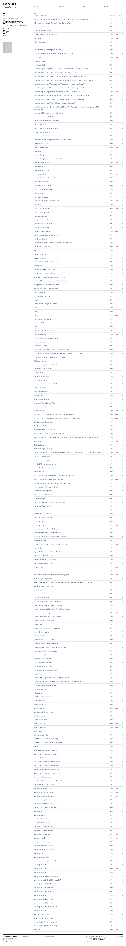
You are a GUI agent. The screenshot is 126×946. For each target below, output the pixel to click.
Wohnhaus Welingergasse (42, 823)
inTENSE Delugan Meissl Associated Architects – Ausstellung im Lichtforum (58, 353)
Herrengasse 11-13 (40, 334)
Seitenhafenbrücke (40, 540)
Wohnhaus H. (38, 811)
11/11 (111, 506)
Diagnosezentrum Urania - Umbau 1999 (46, 235)
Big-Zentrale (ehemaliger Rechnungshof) (47, 121)
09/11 (111, 76)
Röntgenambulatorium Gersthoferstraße (47, 533)
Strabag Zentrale (39, 567)
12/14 (111, 689)
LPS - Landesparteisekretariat (43, 422)
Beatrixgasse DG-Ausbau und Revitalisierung (48, 113)
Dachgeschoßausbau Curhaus (43, 220)
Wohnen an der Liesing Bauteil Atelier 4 (46, 807)
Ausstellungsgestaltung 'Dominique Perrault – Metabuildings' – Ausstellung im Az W (61, 95)
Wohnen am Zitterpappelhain (43, 804)
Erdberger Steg (38, 266)
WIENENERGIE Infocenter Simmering (46, 739)
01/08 (111, 674)
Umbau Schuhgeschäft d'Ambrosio (45, 639)
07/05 (111, 735)
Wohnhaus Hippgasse (41, 815)
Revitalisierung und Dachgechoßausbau (46, 529)
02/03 (111, 449)
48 (122, 449)
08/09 (111, 468)
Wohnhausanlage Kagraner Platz (44, 830)
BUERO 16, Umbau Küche (42, 132)
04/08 (111, 220)
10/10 (111, 80)
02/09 (111, 617)
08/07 (111, 193)
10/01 (111, 594)
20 (122, 208)
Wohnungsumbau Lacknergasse (44, 891)
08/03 (111, 716)
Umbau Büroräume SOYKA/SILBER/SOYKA (47, 617)
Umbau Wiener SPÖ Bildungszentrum (46, 651)
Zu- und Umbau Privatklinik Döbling (45, 926)
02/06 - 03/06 (113, 452)
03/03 (111, 140)
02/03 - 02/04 (113, 201)
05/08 (111, 269)
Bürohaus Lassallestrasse (42, 163)
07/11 (111, 159)
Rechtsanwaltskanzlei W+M (42, 514)
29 (122, 441)
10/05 (111, 42)
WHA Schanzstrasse (40, 727)
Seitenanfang (120, 936)
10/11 (111, 136)
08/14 (111, 773)
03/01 (111, 777)
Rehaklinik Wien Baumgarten (43, 517)
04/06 (111, 430)
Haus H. (36, 300)
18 (122, 107)
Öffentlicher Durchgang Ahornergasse (46, 468)
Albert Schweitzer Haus (41, 27)
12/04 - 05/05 (113, 334)
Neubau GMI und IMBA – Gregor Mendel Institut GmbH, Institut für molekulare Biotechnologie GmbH (67, 452)
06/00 (111, 50)
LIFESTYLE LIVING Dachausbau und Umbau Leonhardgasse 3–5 (54, 414)
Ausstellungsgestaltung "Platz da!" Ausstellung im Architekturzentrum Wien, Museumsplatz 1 (64, 80)
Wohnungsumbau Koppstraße (43, 888)
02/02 (111, 395)
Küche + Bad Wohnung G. (42, 391)
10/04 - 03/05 (113, 147)
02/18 (111, 456)
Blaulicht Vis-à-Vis (40, 124)
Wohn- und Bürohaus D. (41, 758)
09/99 (111, 239)
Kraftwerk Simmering (40, 388)
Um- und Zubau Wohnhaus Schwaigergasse (47, 601)
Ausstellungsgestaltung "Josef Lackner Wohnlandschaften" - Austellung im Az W (60, 76)
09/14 (111, 357)
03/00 (111, 853)
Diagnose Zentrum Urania (42, 231)
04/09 (111, 514)
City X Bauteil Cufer (40, 174)
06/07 (111, 197)
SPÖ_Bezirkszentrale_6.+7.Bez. (44, 563)
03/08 (111, 399)
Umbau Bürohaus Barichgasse (43, 613)
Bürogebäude (38, 151)
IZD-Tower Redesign (40, 361)
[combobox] (44, 6)
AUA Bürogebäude (39, 65)
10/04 (111, 651)
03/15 (111, 69)
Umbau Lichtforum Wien (41, 632)
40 (122, 185)
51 (122, 231)
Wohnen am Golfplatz (41, 800)
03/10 (111, 662)
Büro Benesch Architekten (42, 136)
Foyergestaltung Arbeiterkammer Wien (46, 285)
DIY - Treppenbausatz (40, 239)
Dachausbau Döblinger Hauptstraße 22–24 (47, 201)
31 (122, 50)
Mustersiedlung (39, 445)
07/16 (111, 124)
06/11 (111, 84)
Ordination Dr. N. (39, 472)
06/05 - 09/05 (113, 838)
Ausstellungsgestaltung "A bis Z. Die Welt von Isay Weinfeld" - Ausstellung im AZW (61, 69)
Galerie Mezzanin (39, 292)
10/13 (111, 598)
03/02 (111, 384)
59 (122, 796)
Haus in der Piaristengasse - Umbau (45, 304)
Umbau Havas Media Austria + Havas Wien (47, 628)
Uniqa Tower (38, 674)
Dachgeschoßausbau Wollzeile (43, 224)
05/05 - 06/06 (113, 479)
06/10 (111, 170)
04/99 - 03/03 (113, 246)
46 (122, 42)
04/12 (111, 601)
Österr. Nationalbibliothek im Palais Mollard (48, 479)
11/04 (111, 464)
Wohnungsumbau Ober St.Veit (43, 903)
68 (122, 34)
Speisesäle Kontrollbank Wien (43, 556)
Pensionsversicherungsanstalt (43, 491)
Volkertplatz (38, 693)
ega (35, 250)
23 (122, 174)
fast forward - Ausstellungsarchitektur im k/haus (49, 277)
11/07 (111, 559)
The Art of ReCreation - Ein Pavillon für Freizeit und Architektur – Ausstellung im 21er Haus (63, 582)
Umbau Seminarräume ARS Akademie (46, 643)
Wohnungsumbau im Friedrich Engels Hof (47, 880)
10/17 (111, 758)
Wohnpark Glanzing (40, 838)
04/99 (111, 277)
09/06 (111, 143)
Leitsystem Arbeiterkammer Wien (44, 403)
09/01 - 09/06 (113, 525)
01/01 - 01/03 (113, 544)
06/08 (111, 128)
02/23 (111, 361)
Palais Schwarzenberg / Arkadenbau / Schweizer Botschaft (52, 483)
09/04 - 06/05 (113, 231)
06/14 (111, 582)
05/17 (111, 647)
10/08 (111, 262)
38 (122, 72)
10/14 (111, 861)
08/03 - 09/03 (113, 834)
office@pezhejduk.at (7, 941)
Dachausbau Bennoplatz (41, 197)
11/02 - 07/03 (113, 38)
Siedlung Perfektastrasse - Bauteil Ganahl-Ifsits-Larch (51, 544)
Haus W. (36, 327)
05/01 (111, 304)
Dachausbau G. (38, 204)
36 (122, 178)
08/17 (111, 830)
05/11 (111, 372)
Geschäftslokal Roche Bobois (43, 296)
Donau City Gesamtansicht (42, 246)
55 (122, 357)
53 (122, 613)
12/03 (111, 266)
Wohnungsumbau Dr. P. (41, 868)
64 (122, 334)
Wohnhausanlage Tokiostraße (43, 834)
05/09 (111, 903)
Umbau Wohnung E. (40, 655)
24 (122, 246)
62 (122, 716)
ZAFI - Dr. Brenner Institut (42, 914)
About (5, 15)
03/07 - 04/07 (113, 418)
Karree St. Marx (39, 372)
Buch (4, 35)
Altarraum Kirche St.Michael (43, 31)
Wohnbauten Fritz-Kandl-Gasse (44, 785)
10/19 (111, 628)
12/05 (111, 103)
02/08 (111, 510)
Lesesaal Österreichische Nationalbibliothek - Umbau (51, 407)
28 (122, 31)
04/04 (111, 151)
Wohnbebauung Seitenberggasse (44, 796)
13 (122, 57)
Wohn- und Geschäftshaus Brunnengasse (47, 762)
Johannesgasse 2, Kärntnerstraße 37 (45, 365)
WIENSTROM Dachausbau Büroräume (46, 750)
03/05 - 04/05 (113, 727)
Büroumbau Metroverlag (41, 170)
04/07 (111, 99)
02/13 (111, 502)
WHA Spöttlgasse (39, 731)
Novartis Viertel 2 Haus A (42, 460)
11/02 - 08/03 (113, 567)
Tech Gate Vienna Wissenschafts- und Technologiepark (51, 575)
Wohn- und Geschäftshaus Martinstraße (46, 765)
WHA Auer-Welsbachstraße (42, 697)
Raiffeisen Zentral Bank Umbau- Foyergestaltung (49, 502)
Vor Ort (6, 32)
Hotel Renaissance (40, 342)
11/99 (111, 918)
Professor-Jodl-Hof (40, 498)
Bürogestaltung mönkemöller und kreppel (47, 159)
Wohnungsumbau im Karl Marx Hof (45, 884)
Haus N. (36, 311)
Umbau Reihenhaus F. (41, 636)
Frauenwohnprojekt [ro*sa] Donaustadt (46, 288)
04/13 (111, 72)
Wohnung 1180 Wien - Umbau (43, 846)
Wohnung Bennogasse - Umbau (44, 849)
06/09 (111, 632)
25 (122, 27)
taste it (36, 571)
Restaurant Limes (39, 521)
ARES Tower (37, 57)
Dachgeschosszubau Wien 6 (42, 227)
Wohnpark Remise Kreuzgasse (43, 842)
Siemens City (38, 548)
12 (122, 23)
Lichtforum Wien (39, 411)
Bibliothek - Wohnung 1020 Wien (44, 117)
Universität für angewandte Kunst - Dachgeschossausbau (52, 678)
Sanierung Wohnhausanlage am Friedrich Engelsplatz (51, 537)
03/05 (111, 189)
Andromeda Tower (39, 38)
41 (122, 147)
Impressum (25, 936)
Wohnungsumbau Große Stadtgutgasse (46, 876)
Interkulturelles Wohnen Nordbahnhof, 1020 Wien (50, 357)
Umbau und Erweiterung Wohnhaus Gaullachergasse (51, 647)
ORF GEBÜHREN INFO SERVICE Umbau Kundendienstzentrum (54, 475)
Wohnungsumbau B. (40, 865)
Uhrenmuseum (38, 594)
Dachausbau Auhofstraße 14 (43, 189)
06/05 (111, 327)
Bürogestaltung (39, 155)
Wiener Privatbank (40, 746)
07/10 (111, 769)
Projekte (6, 29)
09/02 (111, 685)
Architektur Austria (11, 19)
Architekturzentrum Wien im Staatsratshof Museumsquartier (53, 53)
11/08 (111, 254)
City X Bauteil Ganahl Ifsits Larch (44, 178)
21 (122, 277)
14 (122, 95)
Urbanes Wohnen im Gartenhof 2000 (45, 685)
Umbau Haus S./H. (39, 624)
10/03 (111, 23)
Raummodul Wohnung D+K (42, 506)
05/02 (111, 590)
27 (122, 88)
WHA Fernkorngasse (40, 708)
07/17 (111, 884)
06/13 (111, 815)
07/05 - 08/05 (113, 315)
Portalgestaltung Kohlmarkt (43, 494)
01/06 (111, 292)
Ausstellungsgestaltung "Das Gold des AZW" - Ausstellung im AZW (55, 72)
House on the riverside (41, 346)
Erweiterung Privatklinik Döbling (44, 273)
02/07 (111, 353)
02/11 (111, 288)
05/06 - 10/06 (113, 414)
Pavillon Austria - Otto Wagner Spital (46, 487)
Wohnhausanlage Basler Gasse (43, 826)
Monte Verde (38, 441)
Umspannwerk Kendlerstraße (43, 662)
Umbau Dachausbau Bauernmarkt (44, 620)
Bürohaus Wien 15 (39, 166)
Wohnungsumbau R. (40, 910)
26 (122, 235)
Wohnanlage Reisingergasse (43, 777)
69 (122, 517)
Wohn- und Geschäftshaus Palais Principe (47, 773)
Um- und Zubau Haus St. (41, 598)
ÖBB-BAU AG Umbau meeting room (45, 464)
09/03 (111, 350)
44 (122, 838)
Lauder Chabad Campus (41, 399)
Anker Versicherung (40, 42)
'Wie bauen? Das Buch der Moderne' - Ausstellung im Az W (52, 23)
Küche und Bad (38, 395)
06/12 (111, 426)
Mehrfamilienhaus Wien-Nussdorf (44, 430)
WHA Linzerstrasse (40, 716)
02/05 (111, 678)
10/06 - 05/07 (113, 930)
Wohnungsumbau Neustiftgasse (44, 899)
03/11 (111, 31)
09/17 (111, 586)
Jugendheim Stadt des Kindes (43, 369)
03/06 (111, 155)
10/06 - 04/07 (113, 868)
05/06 (111, 19)
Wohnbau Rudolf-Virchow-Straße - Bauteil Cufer (49, 781)
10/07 (111, 27)
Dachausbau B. (38, 193)
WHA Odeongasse (39, 723)
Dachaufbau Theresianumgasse (43, 185)
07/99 (111, 212)
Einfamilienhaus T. (40, 258)
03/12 (111, 922)
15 (122, 258)
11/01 (111, 605)
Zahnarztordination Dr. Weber (43, 918)
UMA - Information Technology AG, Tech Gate (48, 605)
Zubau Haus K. (38, 930)
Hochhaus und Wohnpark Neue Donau (46, 338)
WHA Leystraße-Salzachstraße (43, 712)
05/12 (111, 61)
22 (122, 243)
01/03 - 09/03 (113, 34)
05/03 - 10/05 (113, 174)
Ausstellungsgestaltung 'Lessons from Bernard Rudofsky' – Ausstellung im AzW (59, 99)
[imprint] (7, 47)
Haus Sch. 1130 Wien (40, 323)
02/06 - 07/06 (113, 792)
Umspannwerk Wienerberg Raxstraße (46, 670)
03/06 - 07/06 (113, 788)
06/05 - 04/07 (113, 723)
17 (122, 193)
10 (122, 53)
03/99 (111, 235)
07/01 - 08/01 (113, 163)
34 (122, 567)
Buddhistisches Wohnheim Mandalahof (46, 128)
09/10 (111, 224)
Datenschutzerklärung (49, 936)
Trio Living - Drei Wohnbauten (43, 586)
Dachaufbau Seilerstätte (41, 182)
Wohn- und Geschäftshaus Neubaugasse (46, 769)
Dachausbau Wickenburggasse (43, 212)
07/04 (111, 571)
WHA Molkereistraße (40, 720)
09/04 (111, 311)
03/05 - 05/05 (113, 441)
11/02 (111, 132)
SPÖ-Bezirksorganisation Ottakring (45, 559)
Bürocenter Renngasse (41, 147)
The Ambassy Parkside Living (43, 578)
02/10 (111, 296)
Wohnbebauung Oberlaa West (43, 792)
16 (122, 46)
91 (122, 369)
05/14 (111, 636)
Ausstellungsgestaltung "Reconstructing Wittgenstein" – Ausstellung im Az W (59, 84)
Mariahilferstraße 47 (40, 426)
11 (122, 327)
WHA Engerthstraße (40, 704)
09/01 (111, 117)
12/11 (111, 65)
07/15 (111, 342)
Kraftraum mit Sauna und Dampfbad (45, 384)
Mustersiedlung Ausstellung (43, 449)
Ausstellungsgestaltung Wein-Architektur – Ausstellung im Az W (55, 103)
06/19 (111, 899)
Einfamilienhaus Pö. (40, 254)
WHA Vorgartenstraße (41, 735)
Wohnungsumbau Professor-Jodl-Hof (45, 907)
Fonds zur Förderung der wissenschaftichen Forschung (51, 281)
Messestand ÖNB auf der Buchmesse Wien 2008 (49, 433)
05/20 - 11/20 (113, 613)
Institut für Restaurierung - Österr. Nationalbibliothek (51, 350)
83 (122, 445)
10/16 (111, 643)
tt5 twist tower (38, 590)
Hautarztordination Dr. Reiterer (44, 330)
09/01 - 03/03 (113, 57)
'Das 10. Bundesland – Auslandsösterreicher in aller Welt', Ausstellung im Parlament (61, 19)
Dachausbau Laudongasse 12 (43, 208)
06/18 (111, 498)
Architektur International (13, 22)
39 (122, 491)
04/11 (111, 655)
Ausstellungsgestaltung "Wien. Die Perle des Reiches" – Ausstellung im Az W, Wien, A (62, 88)
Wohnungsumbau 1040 (41, 857)
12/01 (111, 475)
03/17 (111, 785)
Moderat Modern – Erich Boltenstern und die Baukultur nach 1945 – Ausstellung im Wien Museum (66, 437)
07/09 (111, 483)
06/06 (111, 659)
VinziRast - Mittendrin (41, 689)
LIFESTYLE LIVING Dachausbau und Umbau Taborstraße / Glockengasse (57, 418)
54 (122, 65)
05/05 (111, 113)
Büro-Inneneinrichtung (41, 143)
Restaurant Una (39, 525)
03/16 (111, 227)
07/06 (111, 95)
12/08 (111, 376)
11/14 (111, 365)
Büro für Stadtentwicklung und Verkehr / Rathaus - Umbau (53, 140)
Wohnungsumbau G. (40, 872)
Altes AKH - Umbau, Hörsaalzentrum (45, 34)
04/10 (111, 323)
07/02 (111, 204)
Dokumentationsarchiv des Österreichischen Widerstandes (53, 243)
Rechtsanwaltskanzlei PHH (42, 510)
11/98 (111, 330)
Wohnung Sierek (39, 853)
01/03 (111, 250)
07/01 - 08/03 (113, 575)
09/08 (111, 369)
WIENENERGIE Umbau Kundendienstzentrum (48, 743)
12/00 (111, 281)
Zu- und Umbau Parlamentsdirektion (45, 922)
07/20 (111, 319)
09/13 (111, 517)
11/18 (111, 578)
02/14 (111, 670)
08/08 (111, 491)
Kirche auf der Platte (40, 380)
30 (122, 578)
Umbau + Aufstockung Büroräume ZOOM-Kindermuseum (52, 609)
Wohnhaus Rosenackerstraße (43, 819)
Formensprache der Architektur (15, 25)
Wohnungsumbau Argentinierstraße (45, 861)
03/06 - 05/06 (113, 92)
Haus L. (36, 308)
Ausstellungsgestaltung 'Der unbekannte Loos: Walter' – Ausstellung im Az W (59, 92)
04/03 (111, 556)
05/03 (111, 178)
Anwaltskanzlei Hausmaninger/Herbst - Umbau (49, 50)
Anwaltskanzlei (38, 46)
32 (122, 69)
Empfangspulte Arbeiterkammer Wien (46, 262)
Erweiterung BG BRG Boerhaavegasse (46, 269)
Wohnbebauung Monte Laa (42, 788)
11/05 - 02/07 (113, 411)
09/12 (111, 563)
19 (122, 758)
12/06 (111, 53)
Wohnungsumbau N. (40, 895)
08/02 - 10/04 (113, 708)
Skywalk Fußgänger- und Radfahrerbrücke (47, 552)
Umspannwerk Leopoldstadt (43, 666)
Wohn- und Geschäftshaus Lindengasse (46, 754)
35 (122, 754)
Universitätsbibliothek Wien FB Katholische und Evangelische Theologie (57, 681)
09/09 (111, 107)
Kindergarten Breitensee (41, 376)
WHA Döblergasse (39, 701)
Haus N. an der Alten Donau (42, 319)
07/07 (111, 388)
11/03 (111, 849)
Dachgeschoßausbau (40, 216)
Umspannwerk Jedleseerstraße (43, 659)
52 (122, 479)
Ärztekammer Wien (40, 61)
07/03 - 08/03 (113, 796)
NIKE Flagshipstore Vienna (42, 456)
